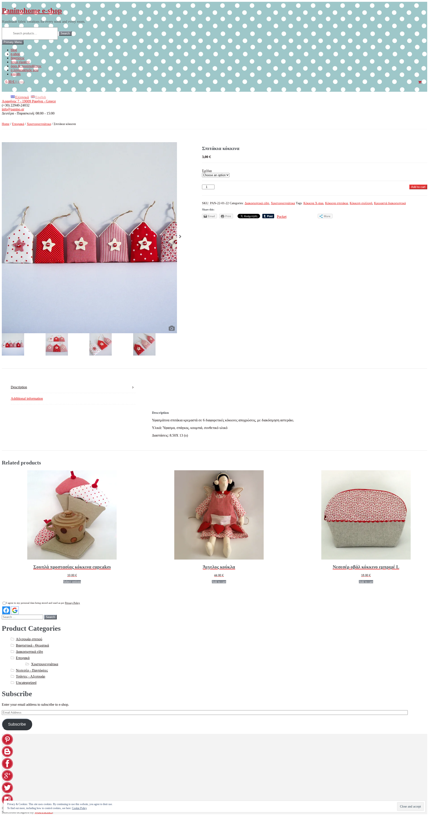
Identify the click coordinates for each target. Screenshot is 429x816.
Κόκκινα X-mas (313, 203)
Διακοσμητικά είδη (257, 203)
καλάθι (16, 74)
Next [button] (180, 237)
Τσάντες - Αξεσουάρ (30, 676)
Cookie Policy (79, 808)
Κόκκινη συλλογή (361, 203)
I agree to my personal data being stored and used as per (43, 603)
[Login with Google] (15, 610)
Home (5, 124)
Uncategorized (26, 683)
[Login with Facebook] (6, 610)
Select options (72, 581)
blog (14, 50)
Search (65, 33)
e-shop (15, 54)
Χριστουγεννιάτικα (39, 124)
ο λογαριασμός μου (24, 70)
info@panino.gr (13, 109)
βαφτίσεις (17, 58)
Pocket (281, 217)
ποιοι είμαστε (20, 62)
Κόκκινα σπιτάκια (336, 203)
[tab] (73, 387)
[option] (89, 237)
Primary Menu (13, 42)
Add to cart (418, 187)
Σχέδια (207, 171)
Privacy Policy (72, 603)
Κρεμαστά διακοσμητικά (390, 203)
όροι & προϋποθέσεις (26, 66)
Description (19, 387)
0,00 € (14, 81)
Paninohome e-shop (32, 10)
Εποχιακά (18, 124)
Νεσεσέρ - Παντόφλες (32, 670)
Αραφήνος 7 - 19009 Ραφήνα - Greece (29, 101)
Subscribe (17, 724)
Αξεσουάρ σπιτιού (29, 639)
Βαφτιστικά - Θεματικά (32, 645)
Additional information (27, 398)
